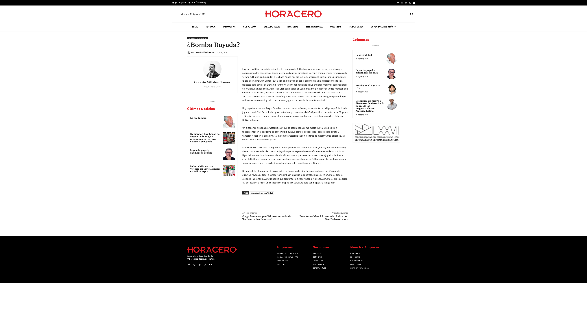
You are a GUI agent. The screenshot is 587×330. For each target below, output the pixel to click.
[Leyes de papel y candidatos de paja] (229, 154)
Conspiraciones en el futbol (262, 193)
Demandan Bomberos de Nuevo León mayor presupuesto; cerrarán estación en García (205, 138)
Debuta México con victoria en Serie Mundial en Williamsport (205, 169)
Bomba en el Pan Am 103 (368, 87)
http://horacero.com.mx (212, 87)
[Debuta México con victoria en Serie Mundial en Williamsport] (229, 170)
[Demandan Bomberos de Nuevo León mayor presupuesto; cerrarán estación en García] (229, 138)
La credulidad (198, 118)
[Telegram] (330, 60)
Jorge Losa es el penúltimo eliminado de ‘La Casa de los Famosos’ (266, 218)
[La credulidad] (229, 122)
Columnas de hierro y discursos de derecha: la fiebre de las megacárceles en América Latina (370, 105)
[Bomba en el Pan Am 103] (391, 89)
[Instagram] (402, 3)
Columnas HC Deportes (197, 38)
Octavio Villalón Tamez (204, 52)
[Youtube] (414, 3)
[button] (411, 14)
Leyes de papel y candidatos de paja (201, 151)
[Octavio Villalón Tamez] (189, 52)
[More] (344, 60)
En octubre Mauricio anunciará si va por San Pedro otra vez (323, 218)
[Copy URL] (337, 60)
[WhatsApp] (323, 60)
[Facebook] (398, 3)
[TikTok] (406, 3)
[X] (410, 3)
